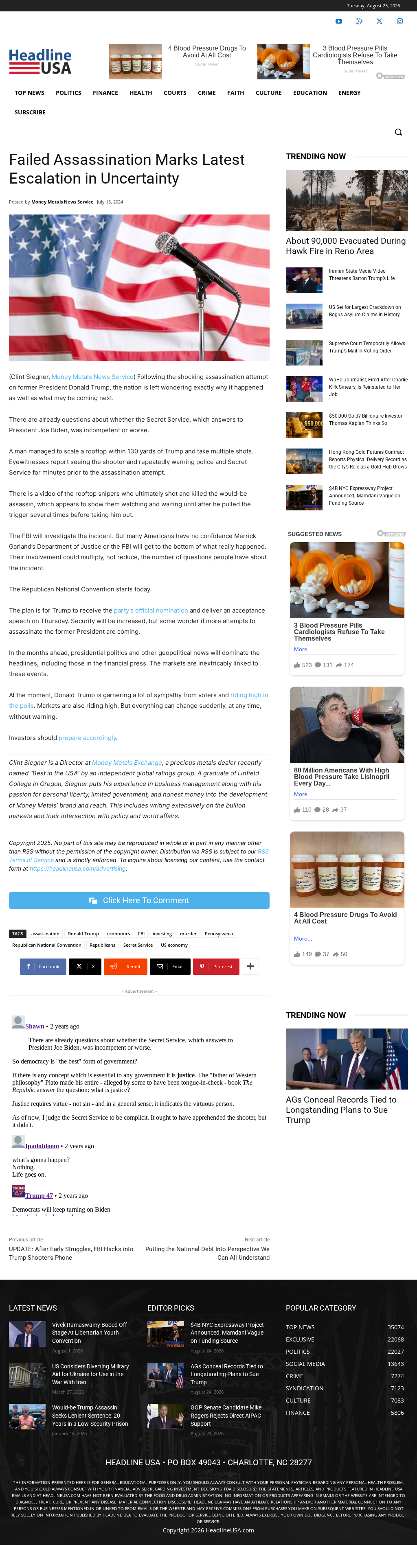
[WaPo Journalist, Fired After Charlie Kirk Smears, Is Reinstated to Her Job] (304, 389)
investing (162, 933)
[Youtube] (339, 21)
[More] (250, 967)
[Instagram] (400, 21)
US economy (174, 945)
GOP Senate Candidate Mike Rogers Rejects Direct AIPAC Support (226, 1415)
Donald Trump (83, 933)
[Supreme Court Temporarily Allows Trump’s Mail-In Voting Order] (304, 352)
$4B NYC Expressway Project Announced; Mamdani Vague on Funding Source (364, 496)
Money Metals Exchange (127, 762)
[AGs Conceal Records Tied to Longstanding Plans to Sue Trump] (347, 1059)
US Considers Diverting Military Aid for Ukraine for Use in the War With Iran (90, 1374)
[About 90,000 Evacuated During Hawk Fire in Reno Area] (347, 200)
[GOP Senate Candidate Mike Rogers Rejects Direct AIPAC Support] (165, 1416)
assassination (45, 933)
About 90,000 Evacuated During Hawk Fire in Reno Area (346, 246)
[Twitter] (379, 21)
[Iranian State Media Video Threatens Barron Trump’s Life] (304, 280)
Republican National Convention (46, 945)
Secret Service (138, 945)
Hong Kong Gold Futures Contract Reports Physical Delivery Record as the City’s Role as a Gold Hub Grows (368, 459)
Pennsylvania (219, 933)
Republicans (102, 945)
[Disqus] (139, 1114)
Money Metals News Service (62, 202)
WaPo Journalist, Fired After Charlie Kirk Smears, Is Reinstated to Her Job (368, 387)
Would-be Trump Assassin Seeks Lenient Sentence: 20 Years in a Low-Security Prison (90, 1415)
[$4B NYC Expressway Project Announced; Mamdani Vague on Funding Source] (304, 497)
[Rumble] (359, 21)
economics (118, 933)
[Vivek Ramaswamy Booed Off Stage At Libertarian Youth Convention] (27, 1334)
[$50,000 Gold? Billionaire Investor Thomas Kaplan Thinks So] (304, 425)
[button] (398, 132)
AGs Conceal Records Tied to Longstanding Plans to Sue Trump (341, 1110)
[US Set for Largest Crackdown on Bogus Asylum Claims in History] (304, 316)
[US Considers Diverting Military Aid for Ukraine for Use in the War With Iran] (27, 1375)
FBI (141, 933)
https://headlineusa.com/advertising (78, 868)
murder (188, 933)
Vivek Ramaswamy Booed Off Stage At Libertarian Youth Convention (89, 1333)
